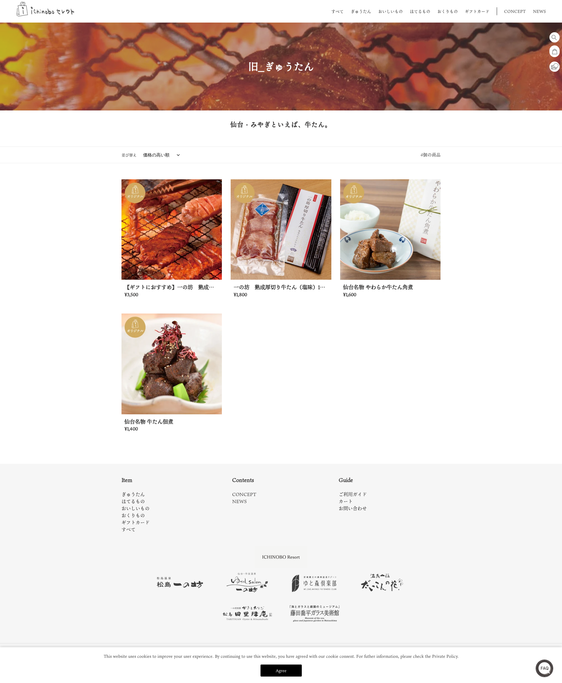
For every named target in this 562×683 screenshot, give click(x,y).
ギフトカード (135, 522)
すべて (128, 529)
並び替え (129, 155)
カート (346, 501)
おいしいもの (135, 508)
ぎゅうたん (133, 494)
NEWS (239, 501)
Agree (281, 670)
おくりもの (133, 515)
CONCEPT (244, 494)
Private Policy (445, 656)
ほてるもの (133, 501)
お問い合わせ (353, 508)
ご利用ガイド (353, 494)
